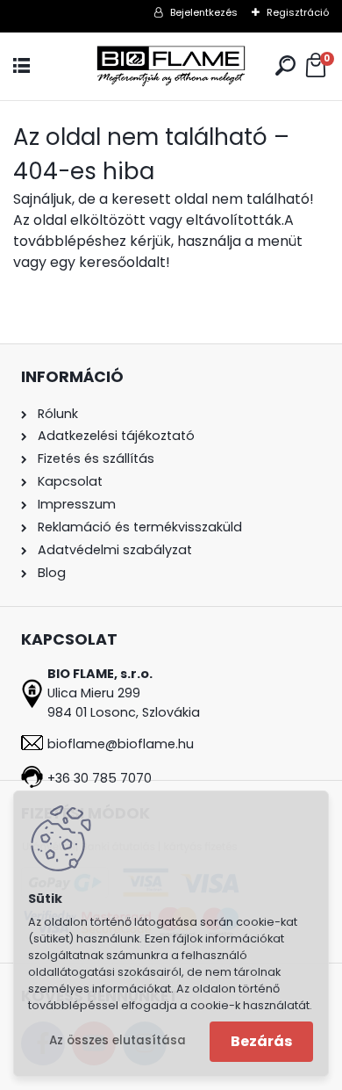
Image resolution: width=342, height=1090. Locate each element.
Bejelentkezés (204, 12)
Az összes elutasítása (117, 1040)
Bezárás (261, 1041)
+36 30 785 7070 (99, 778)
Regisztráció (298, 12)
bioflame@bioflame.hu (120, 744)
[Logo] (171, 66)
